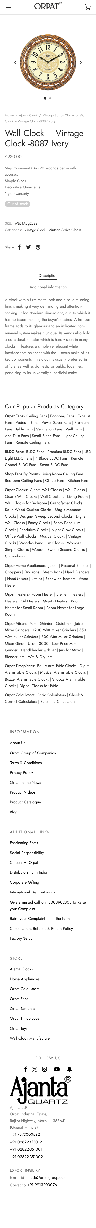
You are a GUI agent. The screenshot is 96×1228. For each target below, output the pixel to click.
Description (48, 275)
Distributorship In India (28, 872)
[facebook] (26, 1069)
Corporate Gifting (24, 882)
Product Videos (22, 792)
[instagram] (44, 1069)
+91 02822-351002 (26, 1156)
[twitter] (34, 1072)
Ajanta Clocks (21, 969)
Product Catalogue (25, 802)
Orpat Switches (22, 1008)
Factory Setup (21, 938)
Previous (15, 62)
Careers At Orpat (24, 862)
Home (9, 115)
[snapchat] (69, 1069)
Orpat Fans (19, 999)
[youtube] (57, 1069)
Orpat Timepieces (24, 1018)
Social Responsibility (27, 853)
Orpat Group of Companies (33, 753)
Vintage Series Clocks (59, 115)
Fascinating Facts (24, 843)
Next (81, 62)
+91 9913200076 (42, 1185)
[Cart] (88, 7)
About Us (17, 743)
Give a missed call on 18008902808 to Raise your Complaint (48, 905)
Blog (13, 812)
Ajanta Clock (28, 115)
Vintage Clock (34, 229)
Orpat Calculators (24, 989)
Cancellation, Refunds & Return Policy (41, 928)
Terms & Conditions (26, 762)
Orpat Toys (18, 1028)
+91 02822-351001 (26, 1149)
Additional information (48, 287)
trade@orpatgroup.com (47, 1177)
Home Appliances (24, 979)
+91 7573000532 (25, 1134)
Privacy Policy (21, 772)
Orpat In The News (25, 782)
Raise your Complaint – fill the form (40, 918)
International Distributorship (32, 892)
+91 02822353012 (26, 1142)
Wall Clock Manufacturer (30, 1038)
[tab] (48, 275)
